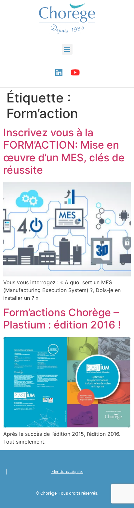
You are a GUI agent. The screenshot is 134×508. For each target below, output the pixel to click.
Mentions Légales (67, 471)
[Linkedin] (59, 72)
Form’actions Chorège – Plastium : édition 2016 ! (62, 318)
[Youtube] (75, 72)
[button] (67, 49)
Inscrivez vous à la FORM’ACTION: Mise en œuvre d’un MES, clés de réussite (64, 151)
